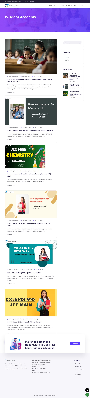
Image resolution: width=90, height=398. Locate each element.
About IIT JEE (78, 372)
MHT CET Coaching (79, 369)
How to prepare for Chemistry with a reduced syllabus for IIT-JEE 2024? (75, 93)
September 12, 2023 (27, 269)
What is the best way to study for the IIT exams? (24, 273)
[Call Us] (87, 390)
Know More (75, 343)
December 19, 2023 (26, 171)
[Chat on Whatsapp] (87, 395)
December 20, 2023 (26, 127)
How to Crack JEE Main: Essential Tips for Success (24, 322)
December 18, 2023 (26, 220)
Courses (62, 5)
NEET (66, 60)
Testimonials (69, 5)
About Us (56, 5)
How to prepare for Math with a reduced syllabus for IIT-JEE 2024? (30, 130)
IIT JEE (39, 76)
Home (50, 5)
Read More (9, 92)
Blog (75, 5)
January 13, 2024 (26, 76)
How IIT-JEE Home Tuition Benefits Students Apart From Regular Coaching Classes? (74, 76)
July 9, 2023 (25, 319)
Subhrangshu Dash (13, 76)
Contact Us (81, 5)
